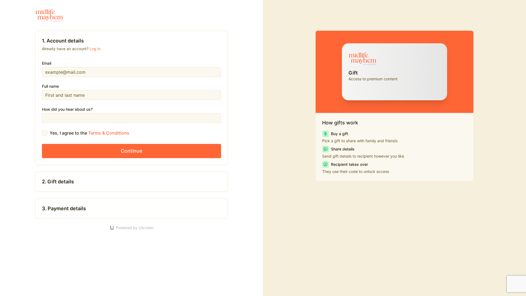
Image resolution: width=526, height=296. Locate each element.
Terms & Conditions (108, 133)
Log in (95, 48)
